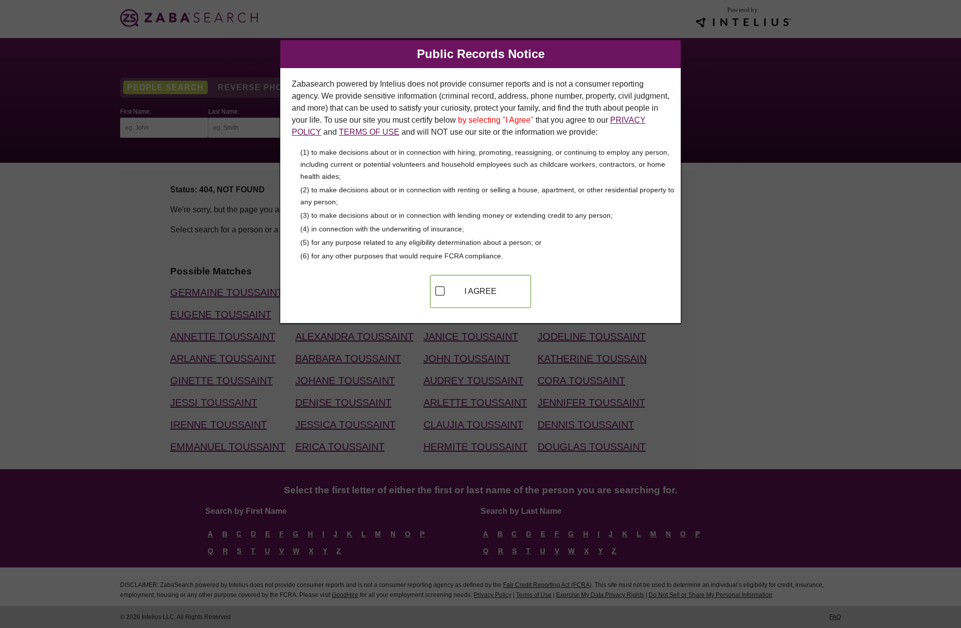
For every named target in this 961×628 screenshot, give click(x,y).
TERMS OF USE (369, 132)
